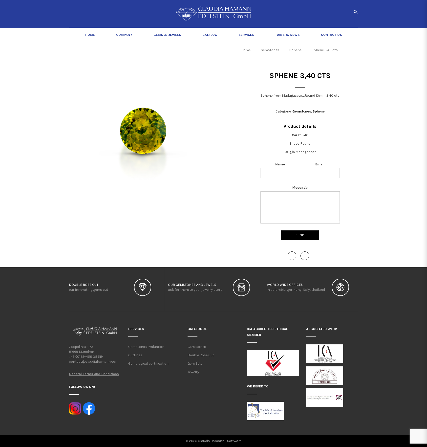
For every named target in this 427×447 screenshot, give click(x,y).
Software (234, 441)
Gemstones (301, 111)
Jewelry (193, 372)
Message (300, 187)
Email (319, 164)
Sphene (319, 111)
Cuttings (135, 355)
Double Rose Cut (201, 355)
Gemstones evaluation (146, 347)
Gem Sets (195, 363)
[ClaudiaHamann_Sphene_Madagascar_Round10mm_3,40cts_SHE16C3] (143, 135)
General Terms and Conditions (94, 374)
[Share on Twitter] (304, 255)
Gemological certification (148, 363)
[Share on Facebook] (292, 255)
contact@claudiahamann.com (93, 361)
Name (280, 164)
